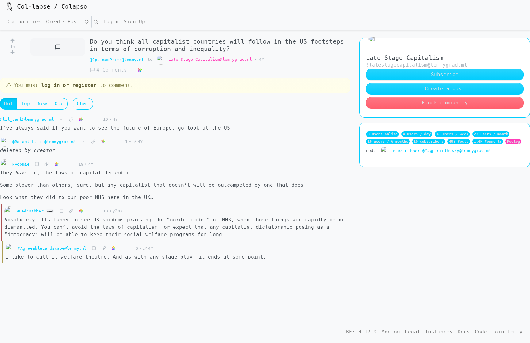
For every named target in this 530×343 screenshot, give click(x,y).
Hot (8, 104)
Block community (445, 103)
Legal (412, 332)
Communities (24, 22)
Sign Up (134, 22)
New (42, 104)
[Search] (96, 21)
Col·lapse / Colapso (52, 6)
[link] (139, 70)
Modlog (513, 141)
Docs (464, 332)
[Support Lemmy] (86, 22)
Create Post (63, 22)
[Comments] (57, 47)
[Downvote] (12, 53)
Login (111, 22)
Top (25, 104)
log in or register (69, 85)
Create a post (445, 89)
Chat (83, 104)
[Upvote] (12, 40)
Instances (439, 332)
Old (59, 104)
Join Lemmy (507, 332)
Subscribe (445, 74)
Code (481, 332)
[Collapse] (61, 119)
